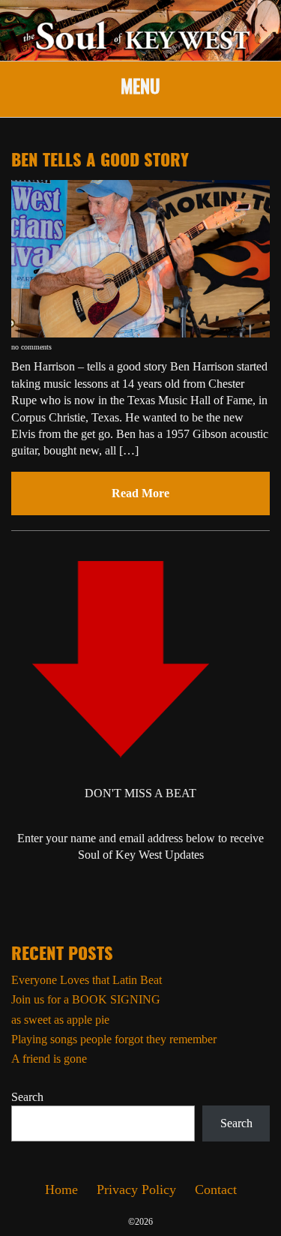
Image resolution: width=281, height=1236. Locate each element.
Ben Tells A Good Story (100, 161)
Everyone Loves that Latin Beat (86, 980)
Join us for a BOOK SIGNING (85, 999)
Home (61, 1189)
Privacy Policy (136, 1189)
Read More (140, 493)
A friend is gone (49, 1058)
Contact (216, 1189)
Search (27, 1096)
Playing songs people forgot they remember (114, 1039)
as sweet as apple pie (60, 1019)
